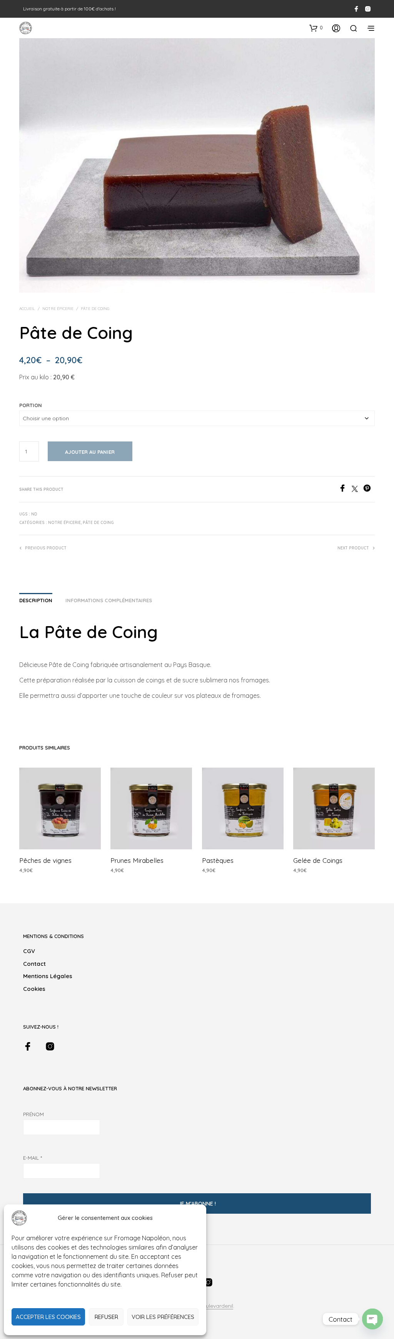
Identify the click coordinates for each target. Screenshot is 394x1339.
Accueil (27, 308)
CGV (29, 951)
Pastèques (218, 861)
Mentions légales (47, 976)
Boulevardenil (216, 1306)
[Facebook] (345, 489)
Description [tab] (35, 600)
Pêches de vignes (45, 861)
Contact (34, 963)
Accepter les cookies (48, 1316)
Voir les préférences (163, 1316)
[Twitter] (357, 489)
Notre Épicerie (57, 308)
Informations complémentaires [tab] (108, 600)
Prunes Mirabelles (137, 861)
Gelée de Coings (317, 861)
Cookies (34, 988)
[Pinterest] (369, 489)
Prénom (33, 1114)
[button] (316, 28)
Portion (30, 405)
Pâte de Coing (95, 308)
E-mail (32, 1158)
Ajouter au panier (90, 452)
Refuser (106, 1316)
